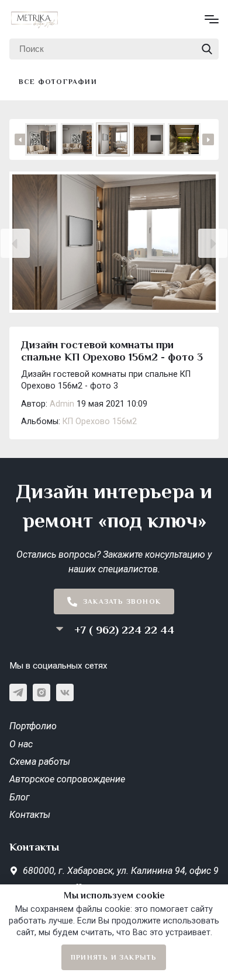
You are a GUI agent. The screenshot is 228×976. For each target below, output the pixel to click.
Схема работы (39, 761)
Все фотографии (58, 82)
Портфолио (33, 726)
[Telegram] (18, 692)
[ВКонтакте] (65, 692)
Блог (19, 797)
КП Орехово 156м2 (100, 421)
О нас (21, 744)
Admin (62, 404)
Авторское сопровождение (67, 779)
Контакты (29, 814)
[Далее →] (114, 243)
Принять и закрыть (114, 957)
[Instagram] (41, 692)
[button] (15, 243)
